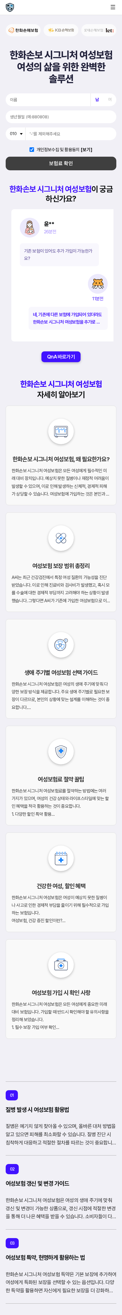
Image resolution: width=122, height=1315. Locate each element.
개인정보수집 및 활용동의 (58, 150)
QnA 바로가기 (61, 357)
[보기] (86, 150)
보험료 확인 (61, 163)
